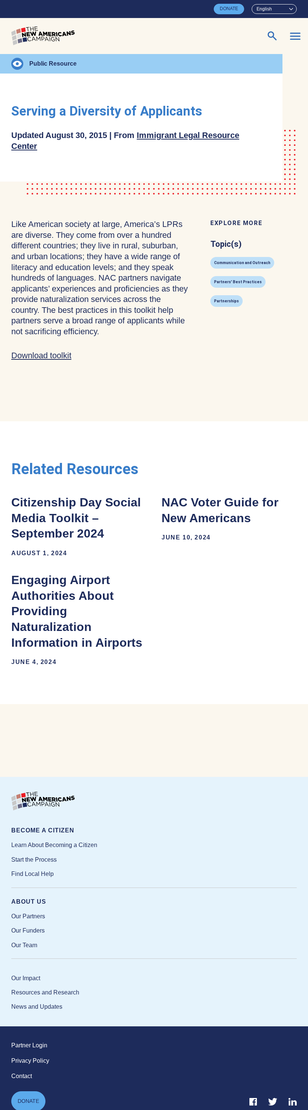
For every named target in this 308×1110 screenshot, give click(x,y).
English (264, 9)
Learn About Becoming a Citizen (54, 845)
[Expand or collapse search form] (272, 36)
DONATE (229, 8)
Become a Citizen (42, 830)
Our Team (24, 945)
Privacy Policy (30, 1060)
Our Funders (28, 930)
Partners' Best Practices (238, 282)
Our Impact (25, 978)
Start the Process (34, 859)
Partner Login (29, 1045)
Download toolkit (41, 355)
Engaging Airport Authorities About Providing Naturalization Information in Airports (76, 619)
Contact (21, 1076)
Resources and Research (45, 992)
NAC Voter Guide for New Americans (220, 518)
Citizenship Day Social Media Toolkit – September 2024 (76, 526)
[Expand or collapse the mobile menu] (295, 36)
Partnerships (226, 301)
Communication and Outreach (242, 263)
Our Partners (28, 916)
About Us (28, 901)
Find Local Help (32, 874)
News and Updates (36, 1006)
